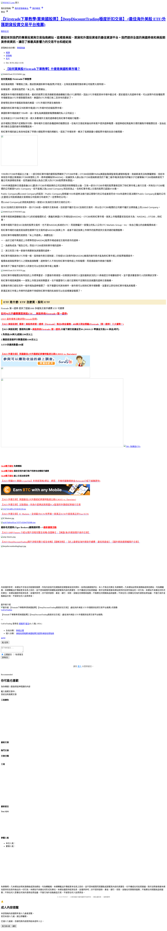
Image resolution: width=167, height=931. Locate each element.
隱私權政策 (97, 897)
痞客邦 (22, 624)
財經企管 (20, 630)
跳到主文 (5, 31)
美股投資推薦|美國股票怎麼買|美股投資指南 (35, 633)
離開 (14, 926)
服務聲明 (107, 897)
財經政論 (21, 48)
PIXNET (65, 897)
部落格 (9, 56)
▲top (3, 638)
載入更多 (5, 642)
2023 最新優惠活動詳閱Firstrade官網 (19, 319)
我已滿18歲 (6, 926)
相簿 (8, 53)
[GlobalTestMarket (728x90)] (45, 366)
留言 (27, 624)
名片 (8, 59)
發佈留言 (5, 657)
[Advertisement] (74, 566)
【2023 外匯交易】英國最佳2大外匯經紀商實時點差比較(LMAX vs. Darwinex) (39, 354)
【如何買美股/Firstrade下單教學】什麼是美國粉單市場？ (43, 68)
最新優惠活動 (50, 527)
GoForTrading (6, 610)
